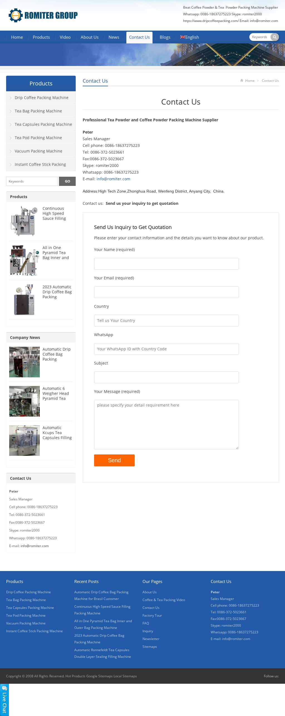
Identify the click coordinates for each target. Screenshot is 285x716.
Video (65, 37)
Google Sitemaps (99, 676)
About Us (90, 37)
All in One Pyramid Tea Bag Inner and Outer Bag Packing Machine (56, 260)
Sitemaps (149, 646)
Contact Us (139, 37)
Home (17, 37)
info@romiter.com (264, 20)
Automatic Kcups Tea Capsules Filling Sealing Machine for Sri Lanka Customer (58, 440)
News (114, 37)
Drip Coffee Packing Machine (41, 97)
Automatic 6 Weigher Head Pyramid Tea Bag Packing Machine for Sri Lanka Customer (58, 401)
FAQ (145, 623)
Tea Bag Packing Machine (38, 111)
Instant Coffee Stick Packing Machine (36, 166)
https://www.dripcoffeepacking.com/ (211, 20)
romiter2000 (252, 14)
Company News (25, 337)
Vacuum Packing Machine (38, 151)
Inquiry (147, 631)
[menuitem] (190, 37)
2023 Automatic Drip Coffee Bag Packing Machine (57, 294)
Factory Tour (152, 615)
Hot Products (75, 676)
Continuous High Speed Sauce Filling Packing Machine (54, 218)
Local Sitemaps (125, 676)
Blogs (165, 37)
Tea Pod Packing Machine (38, 137)
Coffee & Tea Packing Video (163, 599)
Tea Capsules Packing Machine (43, 124)
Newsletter (150, 638)
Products (41, 37)
